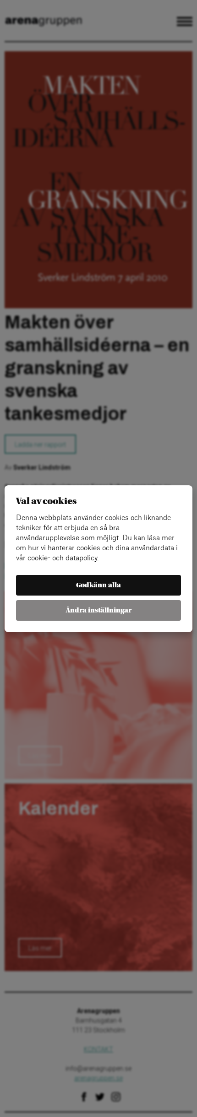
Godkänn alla (98, 585)
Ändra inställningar (98, 610)
